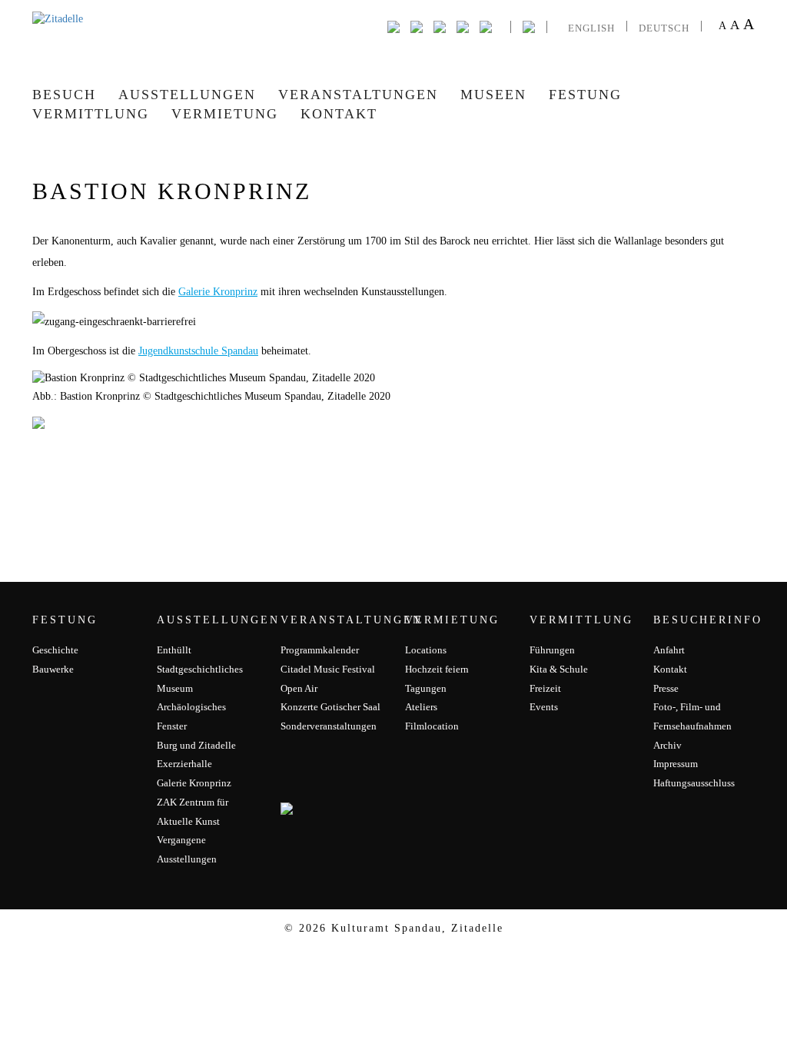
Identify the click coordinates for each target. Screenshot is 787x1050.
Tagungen (426, 688)
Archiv (667, 745)
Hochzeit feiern (437, 669)
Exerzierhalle (184, 763)
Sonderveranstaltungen (329, 726)
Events (544, 707)
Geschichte (55, 650)
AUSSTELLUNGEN (187, 94)
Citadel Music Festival (328, 669)
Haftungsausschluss (694, 783)
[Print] (486, 26)
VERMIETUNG (224, 113)
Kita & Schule (559, 669)
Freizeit (545, 688)
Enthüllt (174, 650)
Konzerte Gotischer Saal (330, 707)
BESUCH (64, 94)
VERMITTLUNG (90, 113)
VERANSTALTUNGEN (358, 94)
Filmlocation (432, 726)
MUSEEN (493, 94)
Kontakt (339, 113)
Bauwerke (53, 669)
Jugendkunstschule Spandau (198, 351)
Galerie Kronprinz (217, 291)
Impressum (675, 763)
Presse (666, 688)
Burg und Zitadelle (196, 745)
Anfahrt (669, 650)
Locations (426, 650)
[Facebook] (393, 26)
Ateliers (421, 707)
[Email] (463, 26)
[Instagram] (440, 26)
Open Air (299, 688)
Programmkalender (320, 650)
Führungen (552, 650)
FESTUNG (585, 94)
